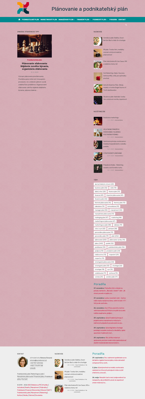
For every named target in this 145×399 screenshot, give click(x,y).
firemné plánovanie (103, 203)
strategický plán (102, 266)
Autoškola (20, 387)
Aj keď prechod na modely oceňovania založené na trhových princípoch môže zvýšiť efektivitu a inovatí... (108, 370)
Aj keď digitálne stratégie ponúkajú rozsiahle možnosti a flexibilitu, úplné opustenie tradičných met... (109, 330)
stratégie (99, 269)
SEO (29, 385)
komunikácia (113, 206)
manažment (116, 210)
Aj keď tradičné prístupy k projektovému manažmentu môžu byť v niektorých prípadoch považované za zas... (108, 320)
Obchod (31, 395)
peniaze (112, 229)
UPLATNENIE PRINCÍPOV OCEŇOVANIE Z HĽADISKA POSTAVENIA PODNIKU (111, 132)
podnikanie (100, 247)
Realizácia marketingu (111, 118)
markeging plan (101, 217)
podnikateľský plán (116, 247)
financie (99, 195)
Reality (27, 387)
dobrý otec (100, 192)
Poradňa (113, 20)
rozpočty (99, 258)
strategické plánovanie (104, 262)
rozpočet (114, 255)
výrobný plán (112, 277)
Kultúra (19, 395)
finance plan (114, 192)
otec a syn (100, 229)
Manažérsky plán (66, 20)
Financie (28, 390)
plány (99, 243)
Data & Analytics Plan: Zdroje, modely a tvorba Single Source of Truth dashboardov (114, 87)
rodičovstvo (100, 255)
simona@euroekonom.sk (38, 360)
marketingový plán (103, 225)
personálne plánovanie (104, 232)
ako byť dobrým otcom (104, 184)
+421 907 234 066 (36, 363)
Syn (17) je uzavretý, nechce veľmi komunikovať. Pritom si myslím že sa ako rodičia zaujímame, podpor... (109, 310)
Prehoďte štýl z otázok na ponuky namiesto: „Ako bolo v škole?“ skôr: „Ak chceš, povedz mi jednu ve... (109, 290)
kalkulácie (100, 206)
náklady (118, 225)
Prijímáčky (43, 387)
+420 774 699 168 (36, 365)
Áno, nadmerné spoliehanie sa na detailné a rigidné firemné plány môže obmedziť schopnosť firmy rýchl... (109, 360)
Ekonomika (36, 390)
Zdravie (43, 390)
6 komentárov (119, 120)
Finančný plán (83, 20)
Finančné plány (39, 376)
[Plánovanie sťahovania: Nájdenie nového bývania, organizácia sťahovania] (34, 46)
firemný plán (119, 203)
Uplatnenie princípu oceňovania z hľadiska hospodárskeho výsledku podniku (114, 143)
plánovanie (101, 240)
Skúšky (25, 395)
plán (115, 236)
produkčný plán (113, 251)
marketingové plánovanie (105, 221)
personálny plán (102, 236)
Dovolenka (38, 395)
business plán (101, 188)
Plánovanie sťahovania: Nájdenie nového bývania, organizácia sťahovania (34, 66)
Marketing (43, 393)
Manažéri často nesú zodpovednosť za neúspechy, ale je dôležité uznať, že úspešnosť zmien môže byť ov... (109, 380)
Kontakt (122, 20)
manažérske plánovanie (104, 214)
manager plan (101, 210)
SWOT (49, 390)
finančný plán (101, 199)
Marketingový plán (49, 20)
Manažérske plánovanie (25, 376)
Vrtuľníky (45, 385)
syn (110, 269)
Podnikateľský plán (30, 20)
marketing (116, 217)
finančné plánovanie (114, 195)
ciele (113, 188)
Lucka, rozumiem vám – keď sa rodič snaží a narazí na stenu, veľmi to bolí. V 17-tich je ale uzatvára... (110, 300)
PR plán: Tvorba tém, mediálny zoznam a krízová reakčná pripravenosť (113, 52)
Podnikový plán (99, 20)
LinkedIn (33, 368)
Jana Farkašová (80, 365)
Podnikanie (21, 390)
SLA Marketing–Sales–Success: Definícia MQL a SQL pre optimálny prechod (114, 75)
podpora (99, 251)
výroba (99, 277)
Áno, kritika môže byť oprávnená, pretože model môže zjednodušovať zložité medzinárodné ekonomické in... (110, 340)
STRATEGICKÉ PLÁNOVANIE (112, 153)
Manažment (35, 387)
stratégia (117, 266)
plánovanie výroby (117, 240)
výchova (113, 273)
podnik (110, 243)
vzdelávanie (100, 273)
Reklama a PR (36, 385)
